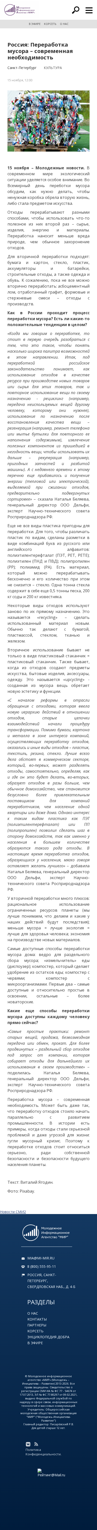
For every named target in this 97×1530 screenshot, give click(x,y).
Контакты (37, 1319)
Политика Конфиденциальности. (43, 1451)
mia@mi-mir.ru (40, 1258)
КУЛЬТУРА (53, 67)
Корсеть (35, 1331)
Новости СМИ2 (13, 1211)
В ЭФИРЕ (35, 24)
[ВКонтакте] (28, 1444)
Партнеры (36, 1325)
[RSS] (36, 1444)
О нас (32, 1313)
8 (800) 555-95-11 (41, 1266)
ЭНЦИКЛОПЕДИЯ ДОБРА (48, 1337)
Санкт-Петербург (22, 67)
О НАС (64, 24)
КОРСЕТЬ (50, 24)
